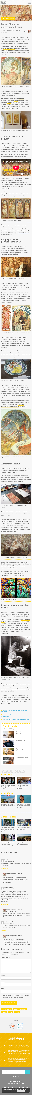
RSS (27, 1088)
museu (4, 1012)
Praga (15, 468)
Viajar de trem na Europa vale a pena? (23, 843)
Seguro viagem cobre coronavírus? (23, 828)
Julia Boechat (8, 922)
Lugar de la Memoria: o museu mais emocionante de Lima (8, 844)
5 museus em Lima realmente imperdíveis (8, 804)
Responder (4, 868)
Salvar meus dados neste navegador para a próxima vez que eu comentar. (17, 996)
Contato (16, 1076)
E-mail (3, 982)
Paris (9, 102)
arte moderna (6, 1009)
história (23, 1009)
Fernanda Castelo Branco (11, 30)
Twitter (12, 1088)
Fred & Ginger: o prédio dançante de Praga (15, 719)
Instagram (16, 1088)
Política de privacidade (16, 1083)
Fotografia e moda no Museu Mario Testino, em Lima (23, 805)
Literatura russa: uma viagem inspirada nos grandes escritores (8, 829)
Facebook (8, 1088)
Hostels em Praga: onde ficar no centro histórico (14, 711)
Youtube (5, 1088)
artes (16, 1009)
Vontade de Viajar (3, 2)
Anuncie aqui (16, 1079)
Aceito (20, 1091)
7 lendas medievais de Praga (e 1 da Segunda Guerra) (8, 787)
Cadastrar (27, 1072)
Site (2, 989)
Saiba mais (12, 1091)
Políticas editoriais (16, 1081)
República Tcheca (8, 18)
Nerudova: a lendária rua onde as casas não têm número (15, 715)
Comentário (5, 957)
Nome (3, 975)
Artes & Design (8, 793)
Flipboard (23, 1088)
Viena (16, 100)
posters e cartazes (9, 48)
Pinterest (19, 1088)
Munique (21, 99)
